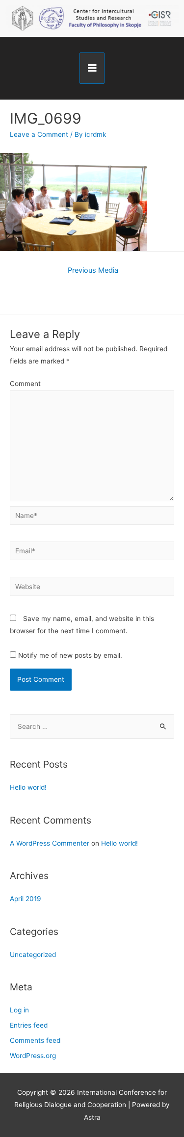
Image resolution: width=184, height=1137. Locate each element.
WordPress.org (33, 1055)
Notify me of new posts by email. (70, 655)
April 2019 (25, 899)
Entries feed (29, 1025)
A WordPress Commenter (49, 843)
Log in (19, 1010)
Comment (25, 384)
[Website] (92, 588)
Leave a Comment (39, 134)
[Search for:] (92, 726)
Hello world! (28, 787)
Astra (92, 1117)
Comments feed (35, 1040)
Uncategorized (33, 954)
